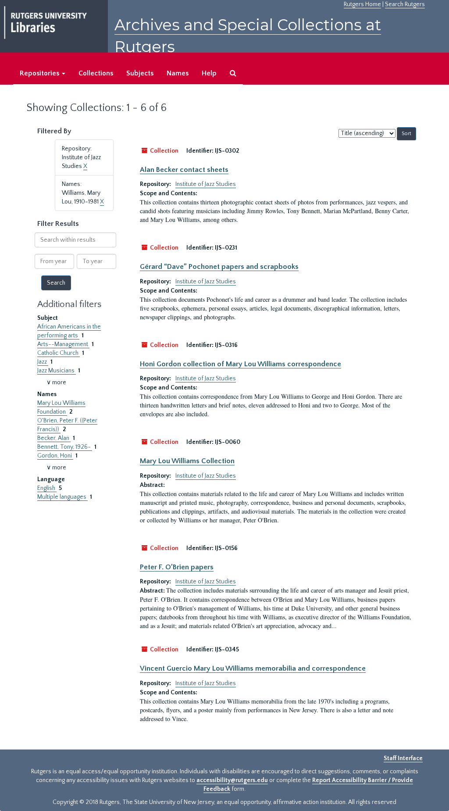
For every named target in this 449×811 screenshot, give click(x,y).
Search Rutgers (405, 4)
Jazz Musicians (56, 370)
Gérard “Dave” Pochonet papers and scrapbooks (219, 267)
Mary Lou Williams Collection (187, 461)
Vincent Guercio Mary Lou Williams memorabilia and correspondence (253, 668)
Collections (95, 73)
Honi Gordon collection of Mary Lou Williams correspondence (240, 364)
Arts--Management (63, 344)
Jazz (42, 361)
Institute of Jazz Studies (205, 184)
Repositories (40, 73)
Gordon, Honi (55, 455)
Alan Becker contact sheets (184, 170)
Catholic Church (58, 353)
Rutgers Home (362, 4)
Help (209, 73)
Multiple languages (62, 496)
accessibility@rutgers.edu (232, 780)
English (47, 488)
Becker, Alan (54, 438)
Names (178, 73)
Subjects (139, 73)
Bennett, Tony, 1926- (64, 446)
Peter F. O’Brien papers (177, 567)
